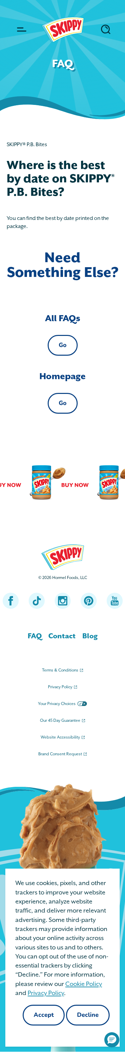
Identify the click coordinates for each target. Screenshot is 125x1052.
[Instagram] (63, 601)
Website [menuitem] (60, 737)
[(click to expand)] (20, 29)
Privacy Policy (46, 993)
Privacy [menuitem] (60, 687)
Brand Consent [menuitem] (60, 754)
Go (63, 346)
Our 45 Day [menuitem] (60, 720)
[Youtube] (115, 601)
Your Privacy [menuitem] (57, 703)
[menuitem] (35, 636)
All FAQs (62, 318)
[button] (111, 1039)
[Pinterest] (89, 601)
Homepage (62, 376)
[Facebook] (11, 601)
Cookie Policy (83, 984)
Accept (44, 1015)
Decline (88, 1015)
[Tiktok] (37, 601)
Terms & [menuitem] (60, 670)
